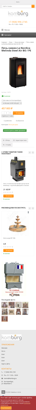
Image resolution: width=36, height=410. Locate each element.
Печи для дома (19, 42)
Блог (3, 354)
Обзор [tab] (7, 140)
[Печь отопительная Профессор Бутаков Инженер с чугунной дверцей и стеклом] (17, 169)
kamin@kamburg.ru (10, 378)
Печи (10, 42)
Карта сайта (6, 364)
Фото (3, 351)
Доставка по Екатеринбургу (12, 100)
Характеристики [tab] (21, 140)
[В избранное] (31, 196)
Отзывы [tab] (8, 145)
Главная (4, 42)
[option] (18, 179)
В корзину (19, 113)
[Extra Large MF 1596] (17, 223)
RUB (17, 2)
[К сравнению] (28, 196)
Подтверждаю (6, 408)
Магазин (4, 348)
